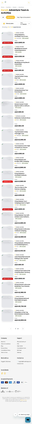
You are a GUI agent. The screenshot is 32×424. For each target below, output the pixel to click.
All (3, 17)
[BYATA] (3, 391)
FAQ (18, 344)
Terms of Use (4, 352)
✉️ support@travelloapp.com (24, 361)
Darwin (14, 7)
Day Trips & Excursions (23, 17)
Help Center (20, 346)
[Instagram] (5, 373)
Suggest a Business (6, 361)
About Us (3, 341)
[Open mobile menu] (2, 2)
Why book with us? (21, 341)
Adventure (21, 7)
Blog (2, 346)
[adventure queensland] (10, 391)
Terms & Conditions (5, 344)
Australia (8, 7)
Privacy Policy (4, 348)
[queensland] (18, 391)
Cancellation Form (21, 348)
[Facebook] (2, 373)
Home (2, 7)
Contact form (20, 363)
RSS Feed (19, 350)
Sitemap (19, 352)
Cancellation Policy (5, 350)
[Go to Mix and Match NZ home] (11, 2)
